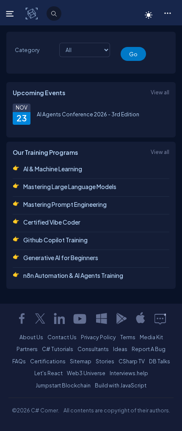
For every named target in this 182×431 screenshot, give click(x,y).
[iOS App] (140, 318)
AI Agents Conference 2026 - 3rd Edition (88, 114)
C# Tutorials (57, 349)
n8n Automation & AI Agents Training (73, 275)
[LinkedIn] (59, 318)
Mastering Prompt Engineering (65, 204)
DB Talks (159, 361)
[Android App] (121, 318)
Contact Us (62, 337)
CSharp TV (132, 361)
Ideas (120, 349)
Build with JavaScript (120, 385)
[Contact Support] (160, 318)
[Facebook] (22, 318)
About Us (31, 337)
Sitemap (80, 361)
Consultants (93, 349)
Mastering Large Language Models (69, 186)
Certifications (48, 361)
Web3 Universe (86, 373)
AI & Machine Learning (52, 169)
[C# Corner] (32, 13)
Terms (127, 337)
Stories (105, 361)
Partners (27, 349)
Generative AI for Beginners (60, 257)
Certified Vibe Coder (51, 222)
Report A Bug (148, 349)
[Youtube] (80, 318)
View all (160, 92)
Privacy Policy (98, 337)
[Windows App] (101, 318)
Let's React (48, 373)
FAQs (19, 361)
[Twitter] (40, 318)
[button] (167, 12)
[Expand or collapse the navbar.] (11, 13)
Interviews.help (129, 373)
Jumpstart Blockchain (63, 385)
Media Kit (151, 337)
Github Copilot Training (55, 240)
